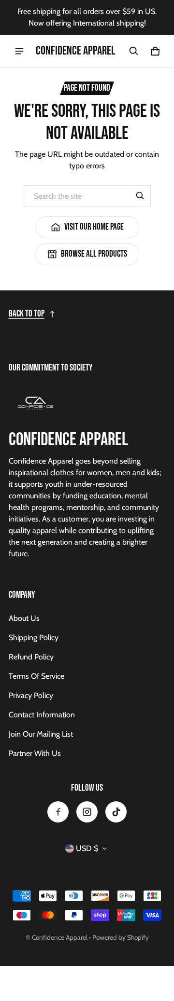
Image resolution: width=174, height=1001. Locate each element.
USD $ (87, 848)
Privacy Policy (31, 695)
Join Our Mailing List (41, 734)
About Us (24, 618)
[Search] (140, 195)
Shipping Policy (33, 637)
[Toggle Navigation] (19, 51)
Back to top (26, 313)
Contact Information (42, 714)
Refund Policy (31, 656)
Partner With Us (35, 753)
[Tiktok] (116, 812)
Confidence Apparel (59, 937)
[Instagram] (87, 812)
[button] (134, 51)
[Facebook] (58, 812)
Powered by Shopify (120, 937)
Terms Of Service (36, 676)
